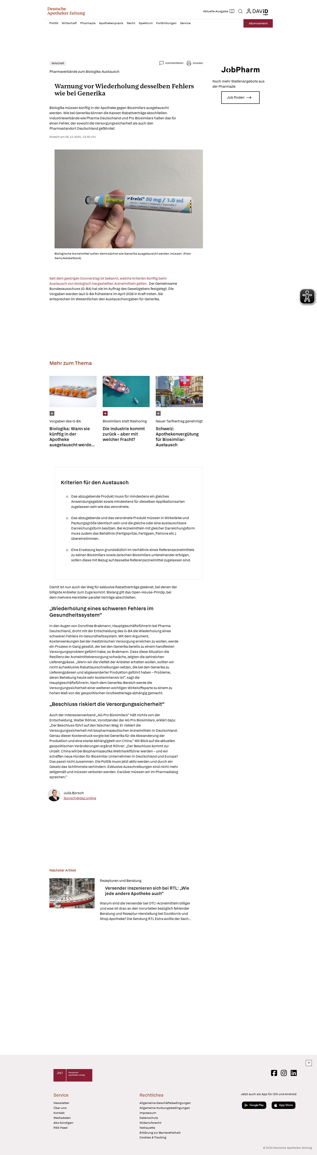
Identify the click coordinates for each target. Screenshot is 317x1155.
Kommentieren (174, 63)
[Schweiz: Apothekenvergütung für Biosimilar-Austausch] (179, 391)
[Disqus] (126, 989)
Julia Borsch (74, 793)
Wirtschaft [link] (58, 63)
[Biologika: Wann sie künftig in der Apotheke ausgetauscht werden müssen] (73, 391)
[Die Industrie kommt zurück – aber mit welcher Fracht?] (126, 391)
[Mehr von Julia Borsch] (54, 795)
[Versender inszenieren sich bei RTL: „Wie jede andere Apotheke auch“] (72, 900)
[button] (66, 11)
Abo (258, 23)
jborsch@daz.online (80, 798)
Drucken (198, 63)
